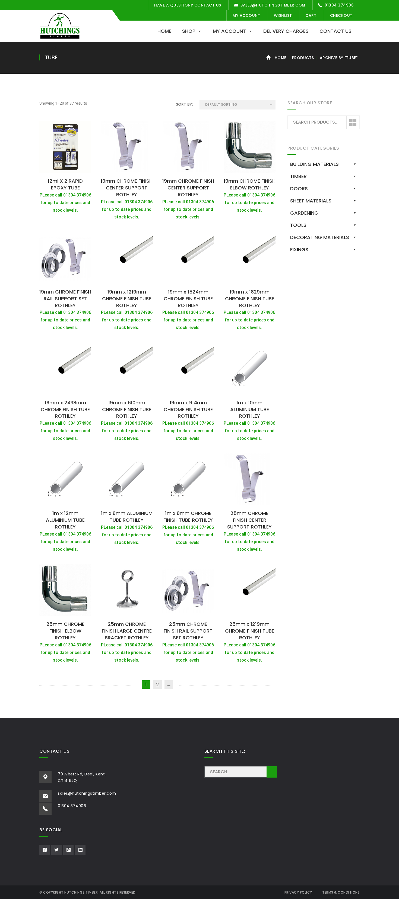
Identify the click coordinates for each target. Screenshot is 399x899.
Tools (298, 225)
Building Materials (314, 164)
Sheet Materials (310, 200)
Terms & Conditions (341, 892)
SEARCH (272, 772)
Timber (298, 176)
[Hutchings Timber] (59, 25)
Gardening (304, 213)
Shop (188, 31)
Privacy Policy (298, 892)
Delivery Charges (286, 31)
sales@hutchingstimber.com (272, 5)
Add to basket (65, 169)
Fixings (299, 249)
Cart (310, 15)
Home (164, 31)
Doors (299, 188)
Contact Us (335, 31)
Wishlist (283, 15)
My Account (246, 15)
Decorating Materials (319, 237)
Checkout (341, 15)
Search (352, 122)
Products (303, 57)
